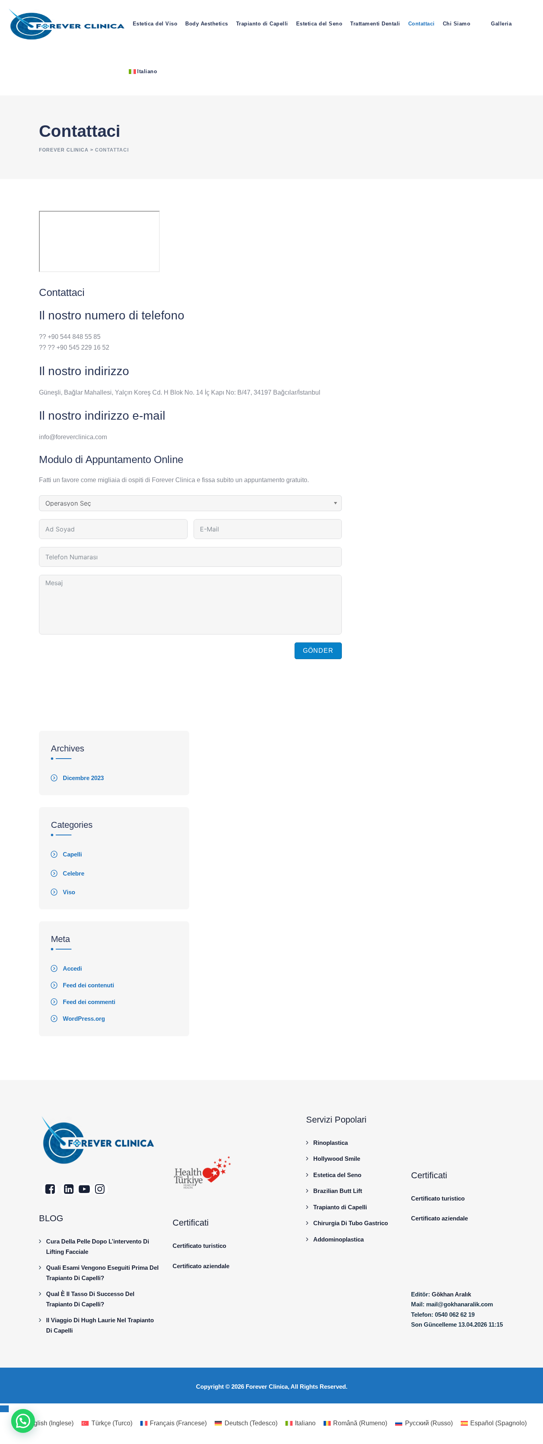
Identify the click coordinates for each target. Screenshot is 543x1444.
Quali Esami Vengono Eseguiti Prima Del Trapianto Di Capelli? (102, 1272)
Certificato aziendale (201, 1266)
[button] (23, 1421)
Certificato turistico (199, 1245)
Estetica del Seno (319, 24)
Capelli (72, 854)
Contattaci (421, 24)
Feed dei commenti (89, 1001)
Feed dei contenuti (88, 985)
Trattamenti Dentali (375, 24)
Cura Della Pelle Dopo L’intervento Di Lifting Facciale (97, 1246)
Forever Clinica (267, 1386)
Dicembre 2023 (83, 778)
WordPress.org (84, 1018)
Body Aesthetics (206, 24)
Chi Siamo (457, 24)
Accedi (72, 968)
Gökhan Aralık (451, 1294)
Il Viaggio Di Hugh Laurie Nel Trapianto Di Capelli (100, 1325)
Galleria (501, 24)
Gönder (318, 650)
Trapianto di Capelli (262, 24)
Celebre (73, 873)
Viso (69, 892)
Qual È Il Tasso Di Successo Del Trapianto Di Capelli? (90, 1299)
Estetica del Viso (155, 24)
